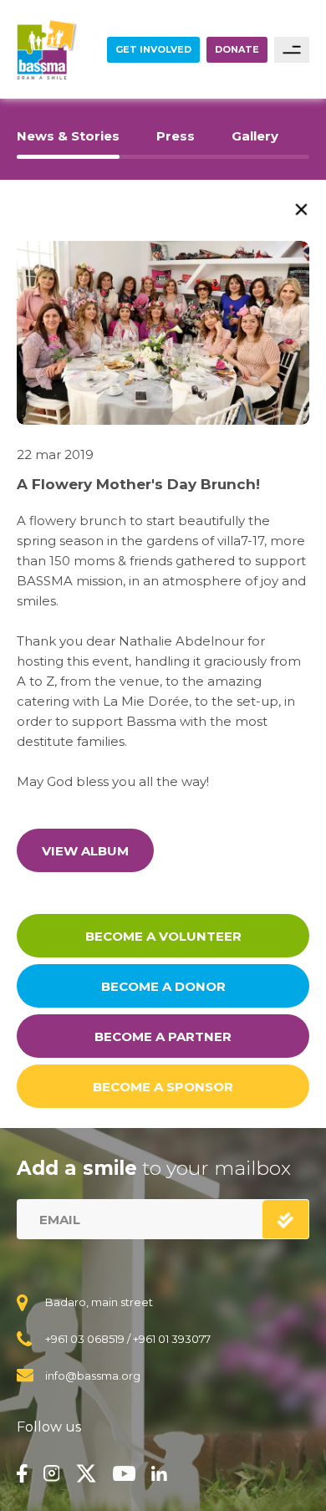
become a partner (163, 1036)
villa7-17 (240, 541)
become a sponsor (163, 1087)
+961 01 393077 (172, 1338)
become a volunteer (163, 936)
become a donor (163, 986)
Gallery (255, 136)
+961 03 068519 (85, 1338)
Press (175, 136)
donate (237, 49)
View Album (85, 851)
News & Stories (68, 136)
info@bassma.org (92, 1375)
